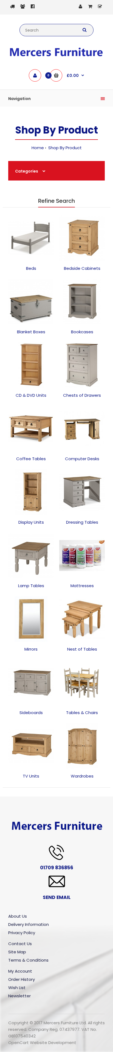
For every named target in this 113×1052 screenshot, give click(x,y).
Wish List (17, 987)
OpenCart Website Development (42, 1042)
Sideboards (31, 712)
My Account (20, 971)
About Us (17, 916)
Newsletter (19, 996)
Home (38, 148)
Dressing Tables (82, 522)
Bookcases (82, 332)
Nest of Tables (82, 649)
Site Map (17, 952)
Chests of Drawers (82, 395)
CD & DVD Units (31, 395)
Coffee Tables (31, 459)
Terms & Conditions (28, 960)
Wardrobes (82, 776)
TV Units (31, 776)
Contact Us (20, 943)
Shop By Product (64, 148)
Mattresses (82, 586)
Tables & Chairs (82, 712)
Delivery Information (28, 924)
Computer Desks (82, 459)
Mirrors (31, 649)
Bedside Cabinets (82, 268)
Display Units (31, 522)
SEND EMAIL (56, 897)
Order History (21, 979)
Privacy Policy (21, 933)
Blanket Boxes (31, 332)
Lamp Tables (31, 586)
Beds (31, 268)
